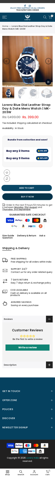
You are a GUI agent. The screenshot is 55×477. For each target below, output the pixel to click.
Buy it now (27, 196)
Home (5, 26)
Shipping (21, 123)
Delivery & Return (26, 235)
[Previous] (7, 61)
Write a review (27, 347)
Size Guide (8, 235)
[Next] (48, 61)
